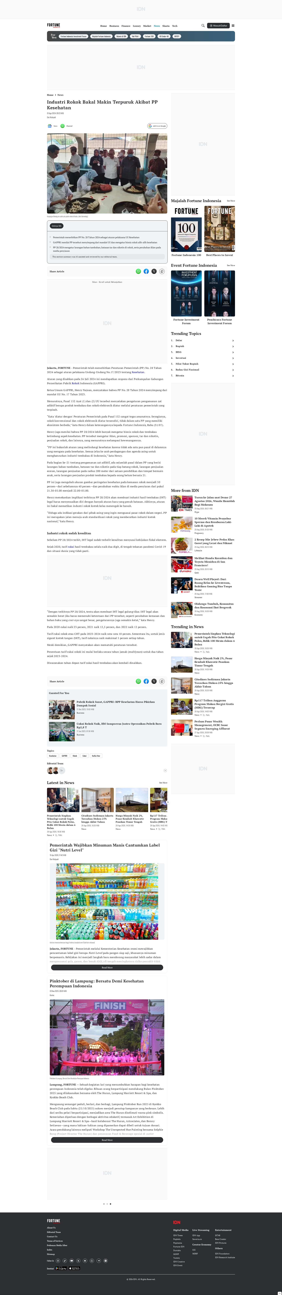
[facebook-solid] (146, 271)
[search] (203, 26)
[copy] (162, 271)
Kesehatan (138, 372)
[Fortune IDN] (54, 25)
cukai (71, 546)
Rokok (75, 383)
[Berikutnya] (168, 802)
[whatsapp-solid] (138, 271)
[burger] (233, 25)
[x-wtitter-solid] (154, 271)
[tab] (57, 226)
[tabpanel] (107, 247)
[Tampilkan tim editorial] (165, 770)
